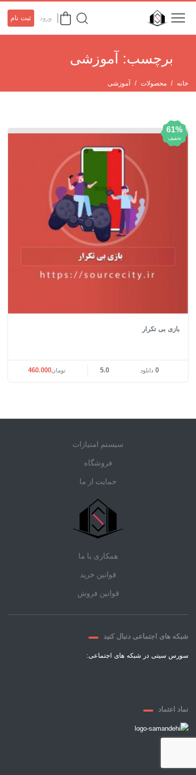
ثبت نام (21, 18)
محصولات (154, 83)
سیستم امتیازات (98, 444)
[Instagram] (86, 679)
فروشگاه (98, 462)
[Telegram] (110, 679)
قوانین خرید (98, 574)
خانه (182, 83)
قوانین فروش (98, 593)
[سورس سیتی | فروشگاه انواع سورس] (154, 18)
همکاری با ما (98, 556)
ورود (46, 18)
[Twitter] (134, 679)
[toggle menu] (177, 18)
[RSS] (62, 679)
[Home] (98, 518)
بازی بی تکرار (161, 329)
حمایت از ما (98, 481)
